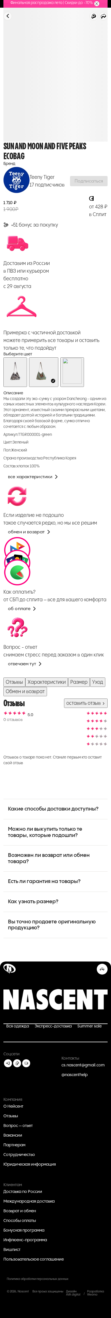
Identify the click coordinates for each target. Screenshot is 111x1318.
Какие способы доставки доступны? (53, 809)
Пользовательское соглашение (33, 1259)
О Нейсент (13, 1106)
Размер (79, 682)
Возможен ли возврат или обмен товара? (49, 858)
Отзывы (14, 682)
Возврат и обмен (19, 1211)
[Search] (93, 16)
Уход (97, 682)
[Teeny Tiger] (16, 181)
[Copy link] (103, 16)
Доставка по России (22, 1192)
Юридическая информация (29, 1164)
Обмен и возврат (25, 691)
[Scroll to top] (102, 969)
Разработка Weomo (95, 1293)
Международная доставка (29, 1201)
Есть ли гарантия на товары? (44, 881)
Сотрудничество (19, 1155)
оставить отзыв (84, 703)
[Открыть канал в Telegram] (8, 1063)
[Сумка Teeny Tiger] (15, 372)
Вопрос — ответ (18, 1126)
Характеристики (47, 682)
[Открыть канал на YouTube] (26, 1063)
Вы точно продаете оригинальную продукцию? (52, 925)
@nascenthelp (74, 1075)
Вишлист (11, 1250)
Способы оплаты (19, 1221)
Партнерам (14, 1145)
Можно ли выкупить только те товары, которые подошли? (45, 832)
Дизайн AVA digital (73, 1293)
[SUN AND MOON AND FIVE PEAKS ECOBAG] (43, 372)
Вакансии (12, 1135)
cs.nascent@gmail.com (83, 1065)
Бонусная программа (23, 1230)
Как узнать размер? (33, 901)
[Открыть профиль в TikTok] (17, 1063)
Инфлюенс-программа (25, 1240)
